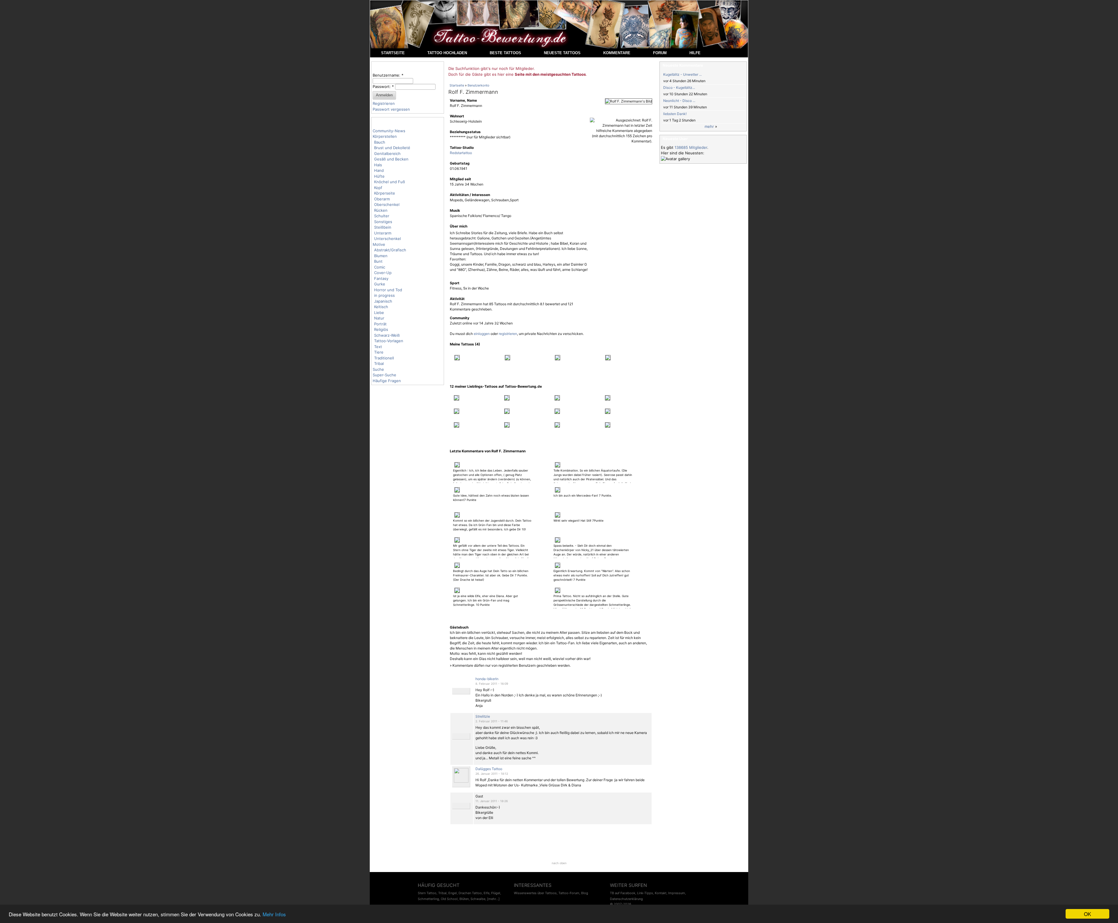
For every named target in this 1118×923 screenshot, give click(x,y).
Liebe (379, 312)
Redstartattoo (461, 153)
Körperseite (384, 193)
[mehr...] (493, 899)
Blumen (381, 255)
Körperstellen (385, 136)
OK (1087, 913)
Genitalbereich (387, 153)
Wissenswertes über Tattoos (535, 893)
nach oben (559, 863)
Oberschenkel (386, 204)
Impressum (676, 893)
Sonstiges (383, 221)
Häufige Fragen (387, 380)
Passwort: (383, 86)
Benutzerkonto (478, 85)
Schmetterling (428, 899)
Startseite (457, 85)
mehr (709, 126)
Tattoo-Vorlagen (388, 340)
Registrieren (384, 103)
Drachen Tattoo (470, 893)
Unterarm (382, 233)
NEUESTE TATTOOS (562, 53)
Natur (379, 318)
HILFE (694, 53)
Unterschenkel (387, 238)
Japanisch (383, 301)
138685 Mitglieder (691, 147)
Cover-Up (383, 272)
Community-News (389, 130)
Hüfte (379, 176)
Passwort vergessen (391, 109)
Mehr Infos (274, 914)
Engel (452, 893)
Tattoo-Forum (568, 893)
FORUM (660, 53)
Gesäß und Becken (391, 159)
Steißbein (382, 227)
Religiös (381, 329)
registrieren (508, 333)
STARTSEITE (393, 53)
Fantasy (381, 278)
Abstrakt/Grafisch (390, 250)
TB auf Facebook (622, 893)
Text (378, 346)
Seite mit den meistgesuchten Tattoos (550, 74)
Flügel (495, 893)
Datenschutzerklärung (626, 899)
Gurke (379, 284)
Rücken (381, 210)
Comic (379, 267)
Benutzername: (388, 75)
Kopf (378, 187)
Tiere (378, 352)
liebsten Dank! (675, 114)
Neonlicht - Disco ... (679, 100)
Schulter (381, 215)
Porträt (380, 324)
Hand (379, 170)
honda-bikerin (486, 679)
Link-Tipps (645, 893)
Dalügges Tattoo (488, 769)
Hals (378, 165)
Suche (378, 369)
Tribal (379, 363)
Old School (449, 899)
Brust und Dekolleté (392, 147)
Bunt (378, 261)
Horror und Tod (388, 289)
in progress (384, 295)
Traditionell (384, 358)
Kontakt (660, 893)
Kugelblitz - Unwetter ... (682, 74)
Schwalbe (477, 899)
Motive (379, 244)
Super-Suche (384, 375)
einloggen (482, 333)
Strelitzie (482, 716)
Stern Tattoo (427, 893)
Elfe (486, 893)
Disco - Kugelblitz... (679, 87)
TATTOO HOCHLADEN (447, 53)
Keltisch (381, 306)
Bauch (379, 142)
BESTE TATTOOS (505, 53)
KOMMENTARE (616, 53)
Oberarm (382, 199)
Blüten (464, 899)
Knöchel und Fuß (389, 181)
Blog (584, 893)
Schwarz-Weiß (387, 335)
